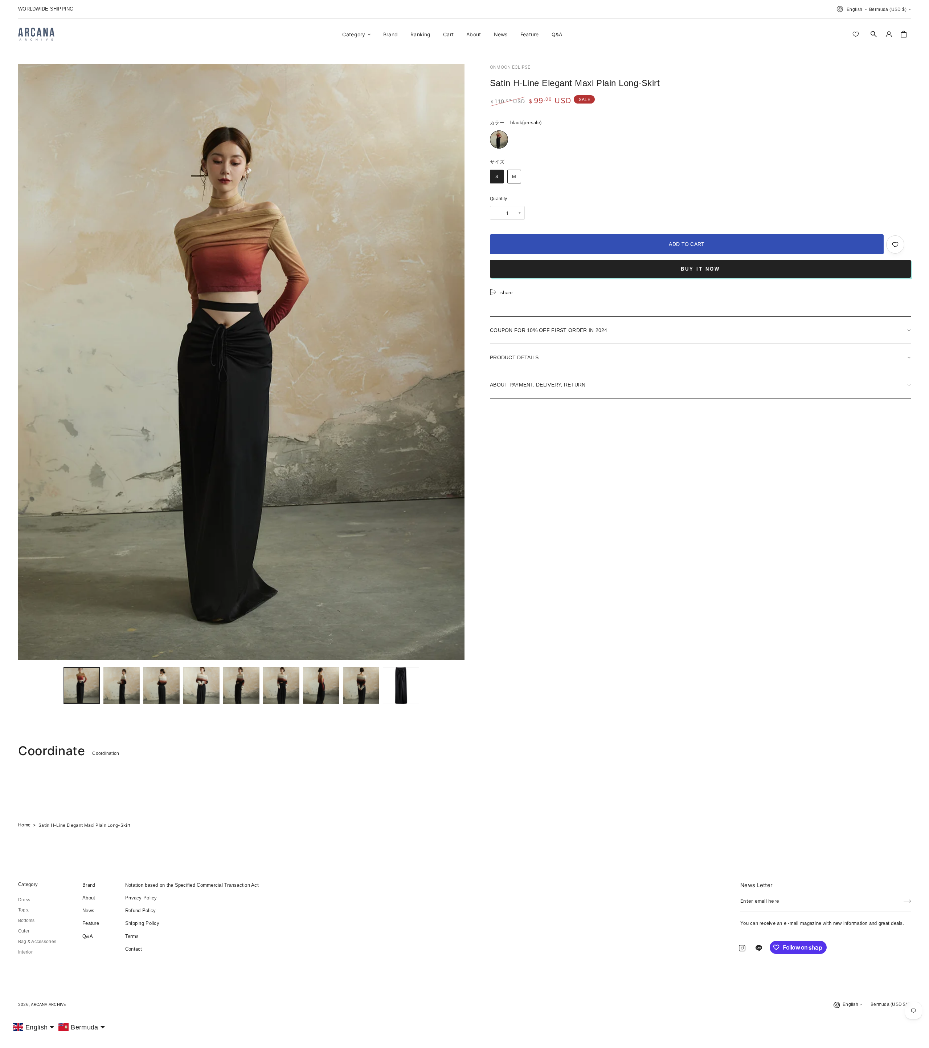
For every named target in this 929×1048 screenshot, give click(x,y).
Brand (88, 885)
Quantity (498, 198)
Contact (133, 949)
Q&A (87, 936)
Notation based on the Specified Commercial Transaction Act (192, 885)
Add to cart (686, 244)
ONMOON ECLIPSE (510, 67)
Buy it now (700, 269)
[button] (873, 34)
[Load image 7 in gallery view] (321, 685)
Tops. (23, 910)
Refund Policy (140, 910)
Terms (132, 936)
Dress (24, 899)
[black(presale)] (499, 139)
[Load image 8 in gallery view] (361, 685)
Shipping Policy (142, 923)
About (88, 898)
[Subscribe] (907, 899)
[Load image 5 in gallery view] (241, 685)
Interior (25, 952)
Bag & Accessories (37, 941)
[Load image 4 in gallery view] (201, 685)
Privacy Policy (141, 898)
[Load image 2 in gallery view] (121, 685)
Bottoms (26, 920)
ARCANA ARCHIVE (48, 1004)
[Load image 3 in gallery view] (161, 685)
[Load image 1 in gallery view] (82, 685)
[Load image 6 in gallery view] (281, 685)
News (88, 910)
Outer (23, 931)
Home (24, 825)
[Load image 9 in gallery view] (401, 685)
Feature (90, 923)
